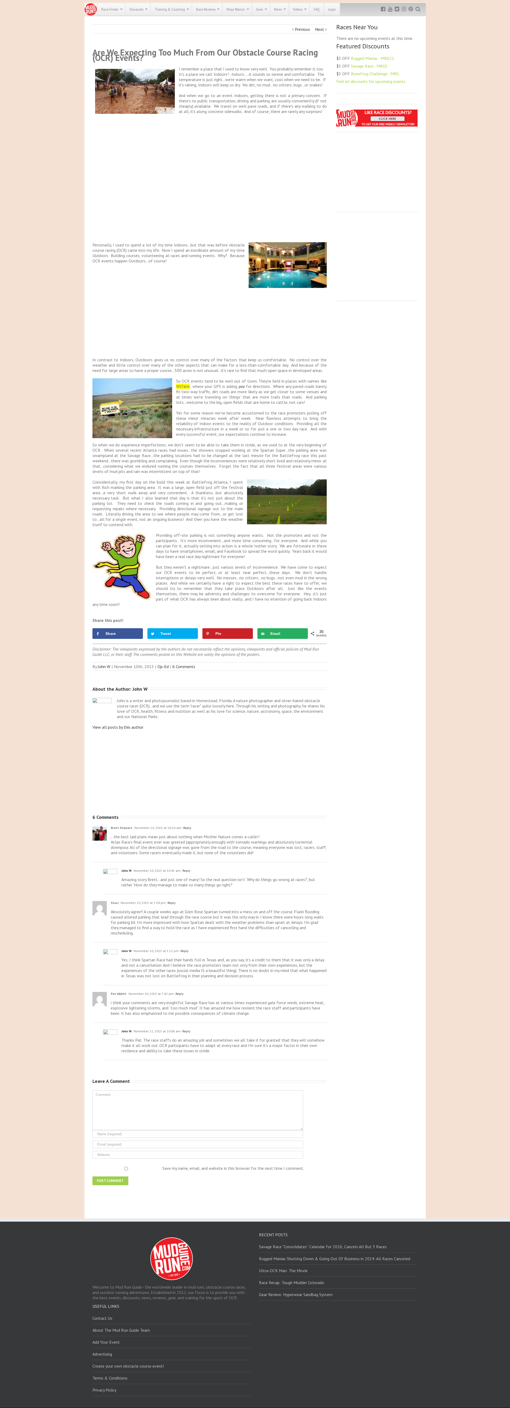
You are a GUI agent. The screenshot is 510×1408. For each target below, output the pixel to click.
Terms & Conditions (110, 1378)
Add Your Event (106, 1342)
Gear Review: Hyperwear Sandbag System (296, 1294)
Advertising (102, 1354)
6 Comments (183, 666)
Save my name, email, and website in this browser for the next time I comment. (233, 1168)
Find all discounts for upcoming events (371, 81)
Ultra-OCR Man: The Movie (283, 1270)
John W (104, 666)
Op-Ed (163, 666)
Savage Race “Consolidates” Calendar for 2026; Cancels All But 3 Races (323, 1246)
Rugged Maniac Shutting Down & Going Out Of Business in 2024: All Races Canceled (334, 1258)
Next (319, 29)
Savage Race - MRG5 (369, 66)
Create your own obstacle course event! (128, 1366)
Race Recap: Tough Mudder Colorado (291, 1282)
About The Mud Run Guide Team (121, 1330)
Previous (302, 29)
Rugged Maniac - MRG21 (372, 58)
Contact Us (102, 1318)
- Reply (186, 828)
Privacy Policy (104, 1390)
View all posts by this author (117, 727)
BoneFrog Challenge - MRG (375, 73)
